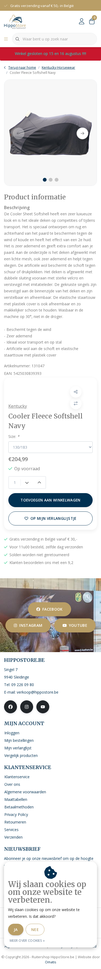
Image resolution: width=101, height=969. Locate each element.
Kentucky (17, 406)
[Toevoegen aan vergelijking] (76, 403)
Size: (13, 436)
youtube (78, 625)
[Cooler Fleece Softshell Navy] (50, 132)
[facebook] (10, 706)
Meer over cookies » (27, 940)
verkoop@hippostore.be (37, 692)
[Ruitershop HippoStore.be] (15, 21)
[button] (76, 392)
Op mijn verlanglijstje (53, 518)
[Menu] (6, 39)
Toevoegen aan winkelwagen (50, 500)
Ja (16, 929)
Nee (35, 929)
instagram (30, 625)
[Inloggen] (81, 21)
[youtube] (42, 706)
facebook (52, 609)
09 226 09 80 (22, 684)
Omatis (50, 962)
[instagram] (26, 706)
